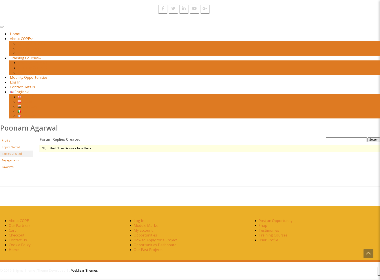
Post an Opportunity (275, 220)
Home (15, 33)
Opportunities (145, 235)
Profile (6, 140)
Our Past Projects (32, 43)
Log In (15, 82)
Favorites (7, 167)
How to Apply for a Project (155, 240)
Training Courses (24, 58)
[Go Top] (368, 253)
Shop (263, 225)
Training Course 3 (33, 72)
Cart (12, 230)
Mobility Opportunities (29, 77)
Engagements (10, 160)
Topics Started (11, 147)
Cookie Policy (20, 244)
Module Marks (146, 225)
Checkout (16, 235)
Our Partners (28, 48)
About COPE (20, 38)
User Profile (268, 240)
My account (143, 230)
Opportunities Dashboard (155, 244)
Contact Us (18, 240)
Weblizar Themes (84, 270)
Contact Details (22, 87)
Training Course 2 (33, 67)
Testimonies (28, 53)
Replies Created (12, 154)
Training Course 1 (33, 62)
